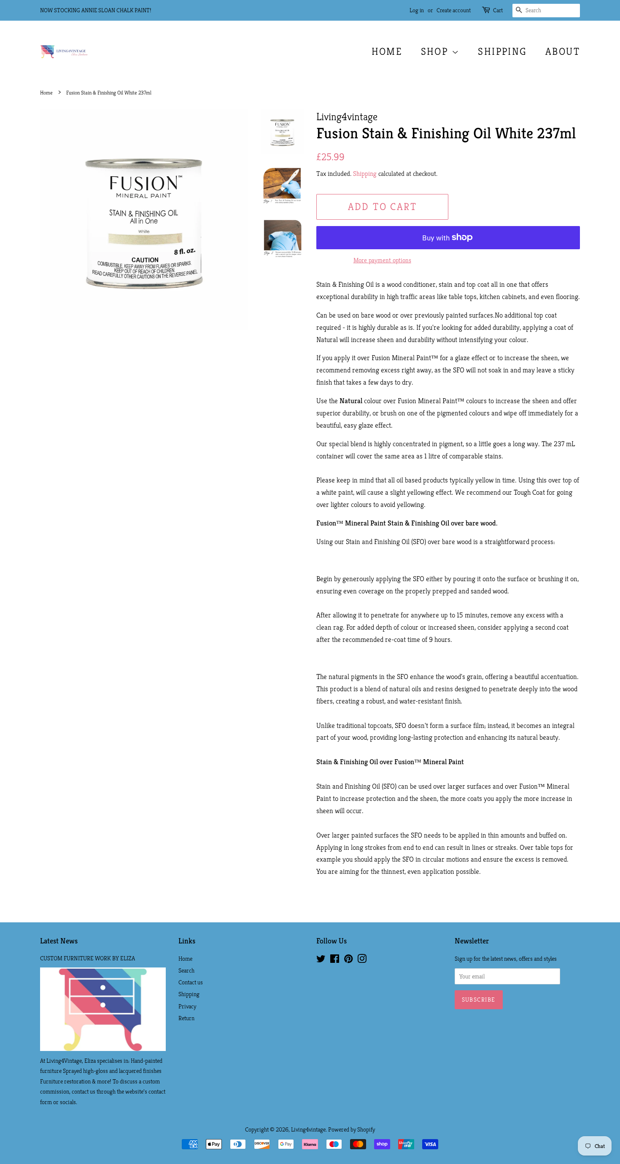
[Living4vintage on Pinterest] (348, 960)
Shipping (502, 51)
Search (186, 970)
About (562, 51)
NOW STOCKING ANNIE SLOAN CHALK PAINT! (95, 10)
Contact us (190, 982)
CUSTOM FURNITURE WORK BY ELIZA (87, 958)
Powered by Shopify (351, 1129)
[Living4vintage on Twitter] (321, 960)
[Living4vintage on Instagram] (362, 960)
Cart (498, 10)
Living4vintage (308, 1129)
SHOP (436, 51)
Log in (417, 10)
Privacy (187, 1006)
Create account (454, 10)
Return (186, 1018)
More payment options (382, 260)
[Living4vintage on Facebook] (335, 960)
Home (387, 51)
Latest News (59, 941)
